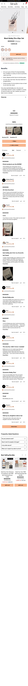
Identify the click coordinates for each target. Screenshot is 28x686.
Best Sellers (10, 6)
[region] (14, 1)
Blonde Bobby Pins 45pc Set (5, 49)
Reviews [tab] (5, 138)
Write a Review (16, 146)
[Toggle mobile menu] (2, 3)
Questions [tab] (13, 138)
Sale (26, 6)
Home (9, 35)
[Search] (4, 3)
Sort (13, 150)
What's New (3, 6)
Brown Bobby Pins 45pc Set (9, 49)
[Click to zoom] (22, 30)
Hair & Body (17, 6)
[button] (2, 10)
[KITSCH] (14, 4)
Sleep (22, 6)
